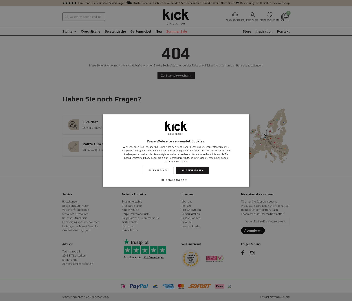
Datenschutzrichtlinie (176, 161)
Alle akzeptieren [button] (192, 170)
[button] (176, 180)
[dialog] (176, 150)
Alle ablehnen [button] (158, 170)
